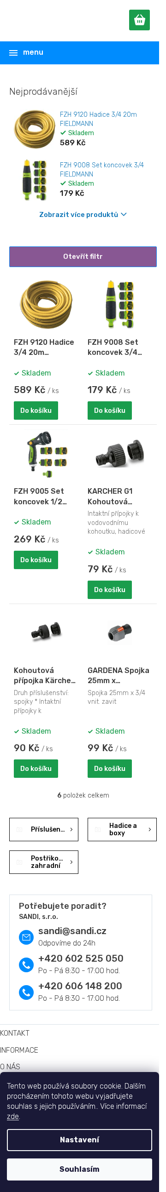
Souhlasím (79, 1169)
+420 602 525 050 (81, 958)
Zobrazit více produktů (78, 215)
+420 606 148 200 (80, 986)
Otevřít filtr (83, 256)
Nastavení (79, 1139)
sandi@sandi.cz (72, 930)
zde (13, 1116)
